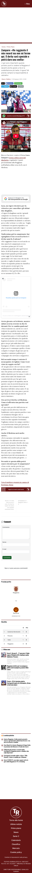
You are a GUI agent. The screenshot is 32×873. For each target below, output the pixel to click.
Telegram (5, 86)
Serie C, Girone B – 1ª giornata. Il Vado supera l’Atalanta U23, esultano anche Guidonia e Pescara (18, 655)
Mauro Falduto (6, 79)
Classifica (4, 622)
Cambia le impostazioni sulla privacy (16, 857)
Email (21, 86)
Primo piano (16, 828)
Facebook (10, 83)
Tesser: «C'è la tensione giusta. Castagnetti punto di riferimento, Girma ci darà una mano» (18, 683)
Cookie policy (16, 852)
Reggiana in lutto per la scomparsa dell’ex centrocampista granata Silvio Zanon (17, 668)
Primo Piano (10, 47)
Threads (14, 86)
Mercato (16, 848)
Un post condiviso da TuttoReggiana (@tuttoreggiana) (17, 315)
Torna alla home (16, 820)
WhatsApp (19, 83)
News (16, 832)
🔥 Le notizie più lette (7, 735)
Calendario (16, 840)
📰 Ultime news (5, 649)
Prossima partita (6, 582)
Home (3, 47)
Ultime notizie (16, 824)
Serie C (16, 836)
